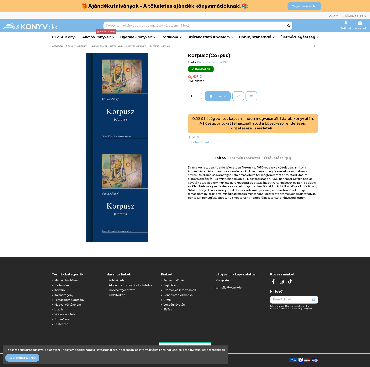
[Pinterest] (198, 137)
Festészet (61, 324)
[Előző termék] (315, 45)
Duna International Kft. (212, 62)
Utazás (59, 309)
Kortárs (59, 290)
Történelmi (62, 285)
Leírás (220, 158)
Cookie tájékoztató (122, 290)
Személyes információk (179, 290)
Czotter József (198, 142)
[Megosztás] (189, 137)
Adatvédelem (118, 280)
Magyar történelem (67, 304)
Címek (167, 300)
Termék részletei (245, 158)
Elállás (167, 309)
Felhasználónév (173, 280)
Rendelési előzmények (178, 295)
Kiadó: (192, 62)
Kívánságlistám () (356, 15)
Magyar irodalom (66, 280)
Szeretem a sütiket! (22, 357)
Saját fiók (169, 285)
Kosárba (220, 96)
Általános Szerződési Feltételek (130, 285)
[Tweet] (194, 137)
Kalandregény (63, 295)
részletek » (265, 128)
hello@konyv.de (231, 287)
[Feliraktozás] (314, 299)
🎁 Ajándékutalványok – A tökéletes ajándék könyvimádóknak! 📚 (164, 6)
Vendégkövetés (174, 304)
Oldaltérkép (117, 295)
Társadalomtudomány (69, 300)
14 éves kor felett (66, 314)
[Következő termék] (317, 45)
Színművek (61, 319)
